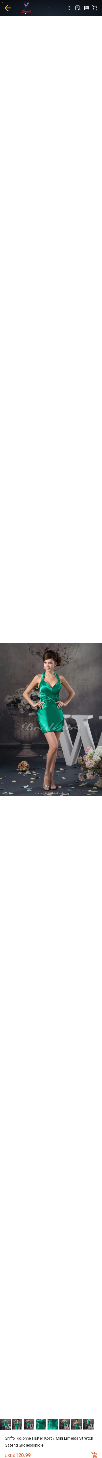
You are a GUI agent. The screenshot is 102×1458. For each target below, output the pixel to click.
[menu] (69, 8)
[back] (7, 8)
